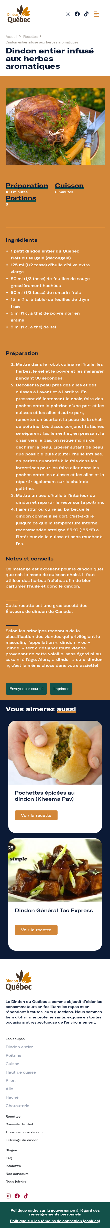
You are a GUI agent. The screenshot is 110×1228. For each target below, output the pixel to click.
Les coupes (15, 1039)
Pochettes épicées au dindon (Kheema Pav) (45, 795)
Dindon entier (19, 1047)
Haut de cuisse (21, 1072)
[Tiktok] (86, 14)
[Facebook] (77, 14)
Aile (9, 1089)
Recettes (30, 37)
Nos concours (17, 1174)
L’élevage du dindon (22, 1140)
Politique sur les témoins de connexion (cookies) (55, 1221)
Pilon (11, 1080)
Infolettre (13, 1166)
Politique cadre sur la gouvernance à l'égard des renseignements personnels (55, 1212)
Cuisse (12, 1064)
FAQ (9, 1158)
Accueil (11, 37)
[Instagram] (68, 14)
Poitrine (13, 1055)
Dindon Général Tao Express (54, 910)
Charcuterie (17, 1106)
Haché (12, 1097)
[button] (96, 14)
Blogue (11, 1150)
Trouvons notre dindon (24, 1132)
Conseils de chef (19, 1124)
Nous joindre (16, 1181)
